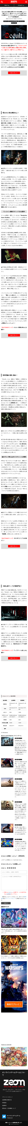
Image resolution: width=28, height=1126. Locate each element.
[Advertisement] (14, 93)
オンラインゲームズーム (7, 8)
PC (15, 738)
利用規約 (4, 1102)
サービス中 (12, 21)
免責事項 (4, 1105)
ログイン (11, 892)
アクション (22, 21)
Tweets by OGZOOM (6, 1044)
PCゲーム (7, 5)
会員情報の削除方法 (7, 1099)
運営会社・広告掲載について (9, 1108)
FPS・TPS (14, 23)
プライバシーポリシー (10, 898)
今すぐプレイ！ (14, 72)
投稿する (6, 903)
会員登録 (8, 894)
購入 (17, 21)
